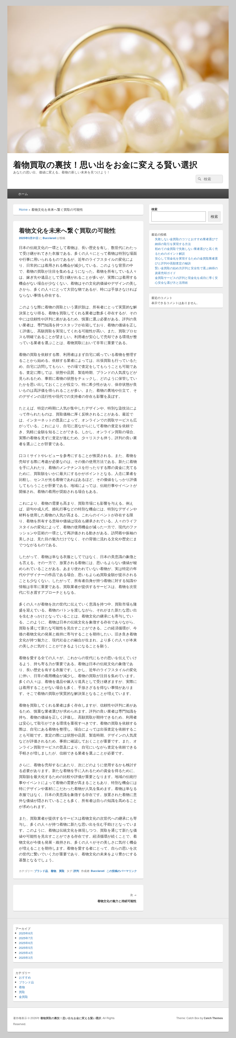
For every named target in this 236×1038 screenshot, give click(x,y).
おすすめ (25, 977)
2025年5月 (26, 947)
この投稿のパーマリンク (121, 871)
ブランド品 (41, 871)
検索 (154, 209)
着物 (53, 871)
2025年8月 (26, 933)
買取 (62, 871)
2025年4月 (26, 952)
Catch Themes (213, 1018)
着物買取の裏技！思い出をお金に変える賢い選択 (105, 164)
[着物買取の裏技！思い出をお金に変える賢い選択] (118, 151)
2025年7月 (26, 938)
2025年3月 (26, 957)
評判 (76, 871)
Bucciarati (49, 238)
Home (23, 209)
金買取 (23, 996)
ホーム (23, 193)
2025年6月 (26, 943)
